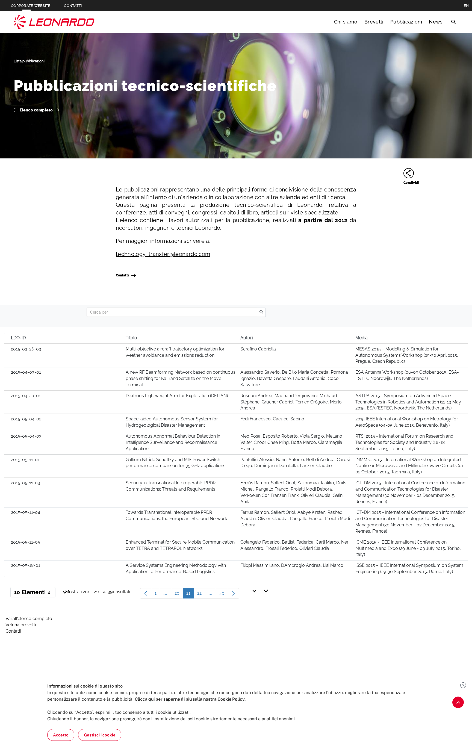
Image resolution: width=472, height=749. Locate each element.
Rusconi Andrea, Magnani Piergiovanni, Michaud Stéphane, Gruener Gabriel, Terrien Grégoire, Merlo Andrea (291, 402)
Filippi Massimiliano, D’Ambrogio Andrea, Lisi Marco (291, 565)
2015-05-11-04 (25, 512)
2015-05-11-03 (25, 482)
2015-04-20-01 (26, 395)
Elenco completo (36, 110)
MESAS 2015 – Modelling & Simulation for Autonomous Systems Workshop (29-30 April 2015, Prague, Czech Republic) (406, 355)
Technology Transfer (54, 22)
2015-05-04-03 (26, 436)
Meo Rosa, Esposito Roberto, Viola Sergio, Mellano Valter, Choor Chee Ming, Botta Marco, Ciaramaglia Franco (291, 442)
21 (190, 594)
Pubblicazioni (406, 22)
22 (201, 594)
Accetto (61, 735)
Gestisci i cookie (100, 735)
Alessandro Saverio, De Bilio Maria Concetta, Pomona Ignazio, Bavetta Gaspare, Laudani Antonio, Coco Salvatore (294, 378)
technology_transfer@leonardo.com (163, 254)
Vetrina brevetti (20, 624)
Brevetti (374, 22)
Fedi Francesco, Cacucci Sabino (272, 418)
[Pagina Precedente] (145, 593)
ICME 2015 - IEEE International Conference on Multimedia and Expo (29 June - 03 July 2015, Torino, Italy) (408, 548)
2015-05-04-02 (26, 418)
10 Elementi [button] (34, 593)
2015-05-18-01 (25, 565)
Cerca (453, 22)
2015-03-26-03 (26, 349)
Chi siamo (346, 22)
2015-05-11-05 (25, 542)
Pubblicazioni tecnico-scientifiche (145, 86)
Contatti (122, 275)
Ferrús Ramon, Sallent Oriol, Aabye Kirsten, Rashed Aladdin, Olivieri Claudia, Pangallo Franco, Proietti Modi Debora (295, 518)
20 (179, 594)
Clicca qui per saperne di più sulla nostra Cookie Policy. (190, 699)
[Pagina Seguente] (233, 593)
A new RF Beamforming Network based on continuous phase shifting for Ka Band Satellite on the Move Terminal (180, 378)
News (435, 22)
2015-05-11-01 (25, 459)
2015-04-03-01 (26, 372)
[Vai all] (458, 702)
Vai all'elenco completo (28, 618)
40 (223, 594)
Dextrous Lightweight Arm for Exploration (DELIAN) (177, 395)
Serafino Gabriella (258, 349)
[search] (261, 312)
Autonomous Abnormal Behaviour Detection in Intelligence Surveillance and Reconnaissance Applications (173, 442)
